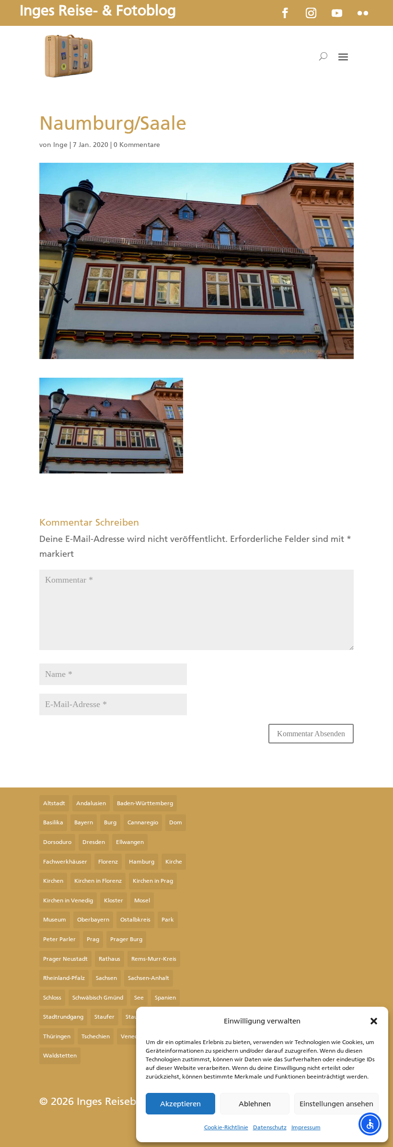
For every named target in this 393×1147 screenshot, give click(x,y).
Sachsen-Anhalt (148, 978)
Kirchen (53, 880)
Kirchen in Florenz (98, 880)
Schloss (52, 997)
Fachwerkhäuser (65, 861)
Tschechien (95, 1036)
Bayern (83, 822)
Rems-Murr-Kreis (153, 959)
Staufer (104, 1016)
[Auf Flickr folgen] (362, 12)
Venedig (132, 1036)
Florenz (108, 861)
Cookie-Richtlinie (226, 1127)
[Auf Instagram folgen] (311, 12)
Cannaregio (142, 822)
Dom (175, 822)
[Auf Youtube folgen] (336, 12)
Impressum (306, 1127)
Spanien (165, 997)
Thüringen (56, 1036)
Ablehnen (255, 1104)
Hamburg (141, 861)
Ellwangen (130, 842)
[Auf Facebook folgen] (285, 12)
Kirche (173, 861)
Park (168, 919)
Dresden (93, 842)
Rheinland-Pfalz (64, 978)
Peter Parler (59, 939)
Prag (93, 939)
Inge (60, 145)
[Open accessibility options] (369, 1124)
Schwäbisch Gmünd (97, 997)
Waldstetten (60, 1055)
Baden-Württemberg (145, 803)
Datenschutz (270, 1127)
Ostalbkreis (135, 919)
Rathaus (109, 959)
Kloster (113, 900)
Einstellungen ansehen (336, 1104)
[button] (374, 1021)
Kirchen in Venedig (68, 900)
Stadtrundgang (63, 1016)
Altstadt (54, 803)
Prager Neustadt (65, 959)
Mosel (142, 900)
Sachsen (106, 978)
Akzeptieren (180, 1104)
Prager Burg (126, 939)
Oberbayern (93, 919)
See (139, 997)
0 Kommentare (137, 145)
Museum (54, 919)
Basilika (53, 822)
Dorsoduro (57, 842)
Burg (110, 822)
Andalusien (91, 803)
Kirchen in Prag (153, 880)
